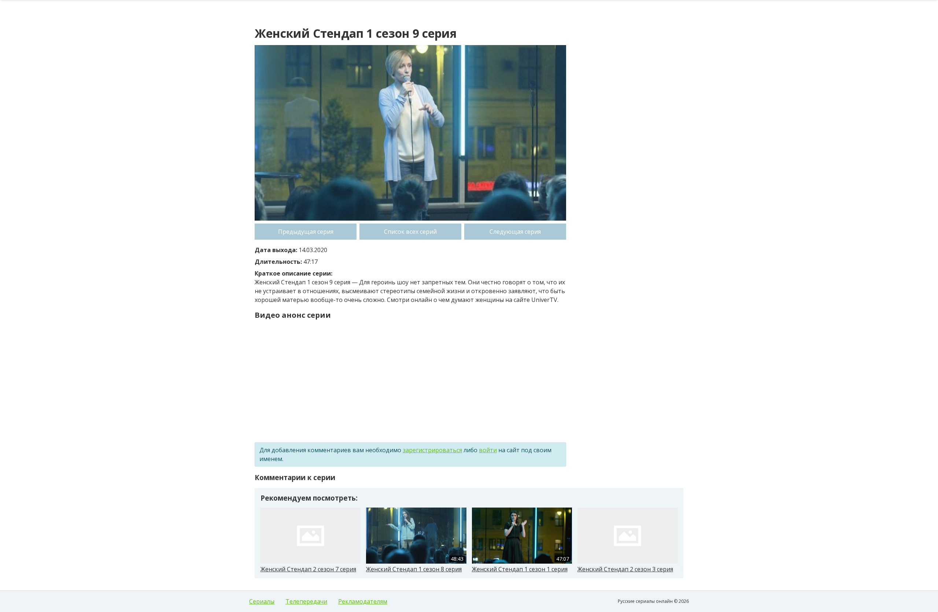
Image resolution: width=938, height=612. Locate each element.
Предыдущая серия (305, 232)
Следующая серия (515, 232)
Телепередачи (306, 601)
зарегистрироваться (432, 450)
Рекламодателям (362, 601)
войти (488, 450)
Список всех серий (410, 232)
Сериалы (261, 601)
